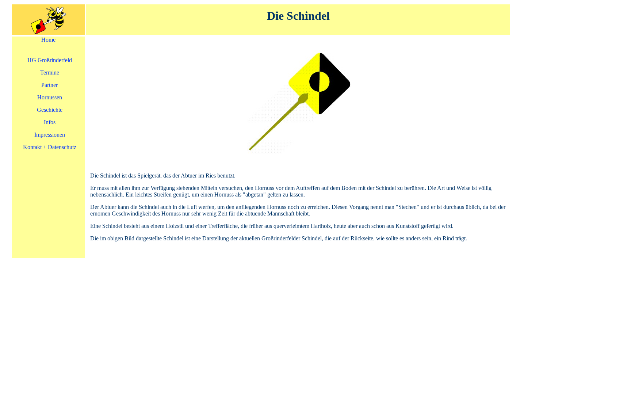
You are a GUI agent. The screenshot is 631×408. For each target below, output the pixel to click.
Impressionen (49, 134)
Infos (50, 122)
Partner (49, 85)
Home (48, 40)
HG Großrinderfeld (49, 60)
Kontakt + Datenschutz (49, 147)
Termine (49, 72)
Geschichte (49, 110)
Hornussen (49, 97)
